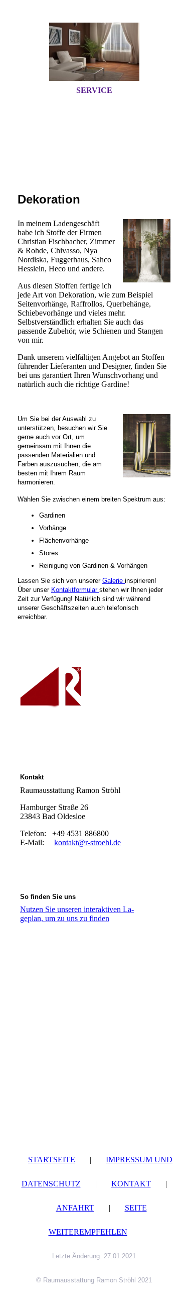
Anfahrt (75, 1207)
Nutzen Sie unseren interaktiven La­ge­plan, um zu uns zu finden (77, 914)
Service (94, 90)
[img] (94, 52)
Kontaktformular (75, 589)
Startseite (51, 1159)
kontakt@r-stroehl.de (87, 842)
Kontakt (131, 1183)
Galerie (113, 580)
